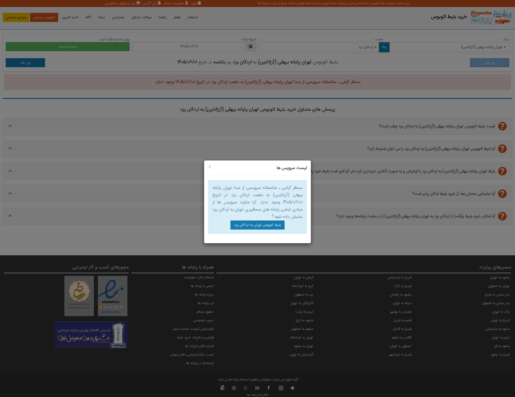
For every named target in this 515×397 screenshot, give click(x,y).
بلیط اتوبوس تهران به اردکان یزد (257, 225)
